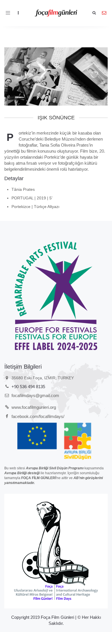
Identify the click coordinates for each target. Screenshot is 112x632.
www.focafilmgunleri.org (33, 407)
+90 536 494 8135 (28, 386)
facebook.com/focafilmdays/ (37, 416)
